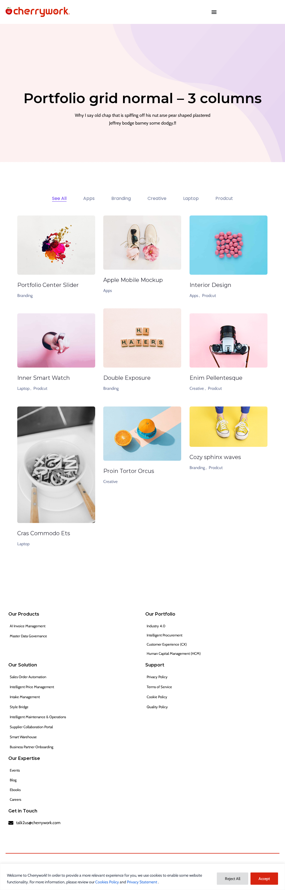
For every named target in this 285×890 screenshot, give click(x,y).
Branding (25, 295)
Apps (107, 290)
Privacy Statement (142, 881)
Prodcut (209, 295)
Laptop (23, 543)
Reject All (232, 878)
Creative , (198, 388)
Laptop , (24, 388)
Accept (264, 878)
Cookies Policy (107, 881)
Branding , (198, 467)
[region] (142, 877)
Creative (110, 481)
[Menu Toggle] (214, 12)
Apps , (195, 295)
